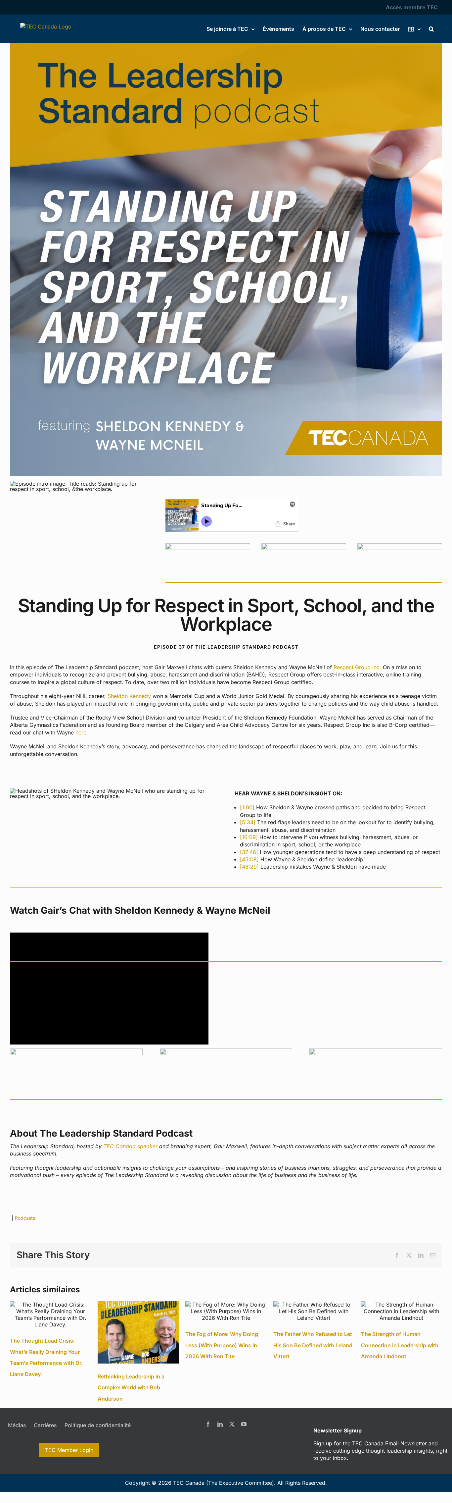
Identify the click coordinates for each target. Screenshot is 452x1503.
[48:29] (249, 866)
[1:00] (247, 807)
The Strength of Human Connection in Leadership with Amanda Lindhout (399, 1345)
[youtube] (244, 1424)
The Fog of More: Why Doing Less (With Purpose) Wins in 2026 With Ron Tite (221, 1345)
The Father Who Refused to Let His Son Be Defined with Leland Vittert (312, 1345)
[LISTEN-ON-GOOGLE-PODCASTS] (303, 546)
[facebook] (208, 1424)
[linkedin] (220, 1424)
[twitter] (232, 1424)
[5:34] (247, 822)
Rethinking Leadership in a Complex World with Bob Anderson (131, 1387)
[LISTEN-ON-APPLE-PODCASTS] (207, 546)
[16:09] (249, 837)
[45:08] (249, 859)
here (80, 732)
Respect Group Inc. (357, 667)
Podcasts (25, 1218)
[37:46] (249, 852)
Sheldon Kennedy (129, 696)
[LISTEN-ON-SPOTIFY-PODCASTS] (399, 546)
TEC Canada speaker (130, 1146)
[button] (431, 29)
